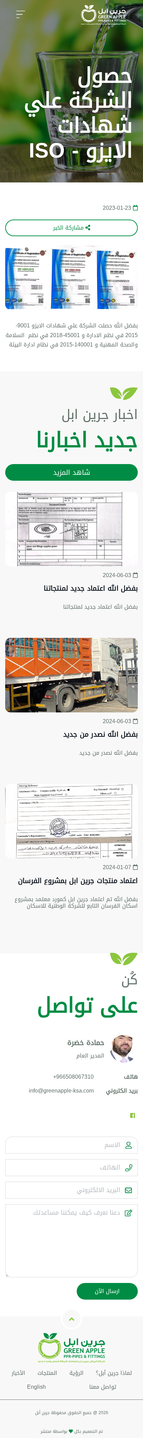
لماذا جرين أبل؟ (114, 1373)
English (36, 1386)
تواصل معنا (102, 1386)
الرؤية (76, 1373)
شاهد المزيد (71, 472)
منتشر (46, 1431)
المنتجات (47, 1373)
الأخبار (18, 1373)
